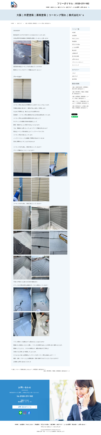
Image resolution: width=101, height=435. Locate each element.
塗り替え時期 (75, 56)
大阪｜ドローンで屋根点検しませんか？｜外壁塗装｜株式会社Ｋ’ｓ (29, 369)
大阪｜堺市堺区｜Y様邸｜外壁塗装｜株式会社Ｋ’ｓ (56, 371)
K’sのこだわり (75, 38)
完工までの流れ (76, 44)
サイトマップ (75, 65)
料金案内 (74, 41)
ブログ (74, 73)
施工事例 (74, 79)
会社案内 (74, 35)
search (89, 7)
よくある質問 (76, 7)
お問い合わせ (83, 7)
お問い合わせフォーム (24, 407)
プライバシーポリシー (77, 62)
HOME (47, 7)
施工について (61, 7)
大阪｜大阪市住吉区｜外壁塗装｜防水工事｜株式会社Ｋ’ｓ (80, 88)
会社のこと (53, 7)
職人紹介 (74, 50)
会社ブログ (69, 7)
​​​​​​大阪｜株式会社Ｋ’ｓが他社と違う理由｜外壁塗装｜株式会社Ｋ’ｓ (80, 106)
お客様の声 (75, 53)
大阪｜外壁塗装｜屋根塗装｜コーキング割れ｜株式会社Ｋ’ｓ (80, 97)
